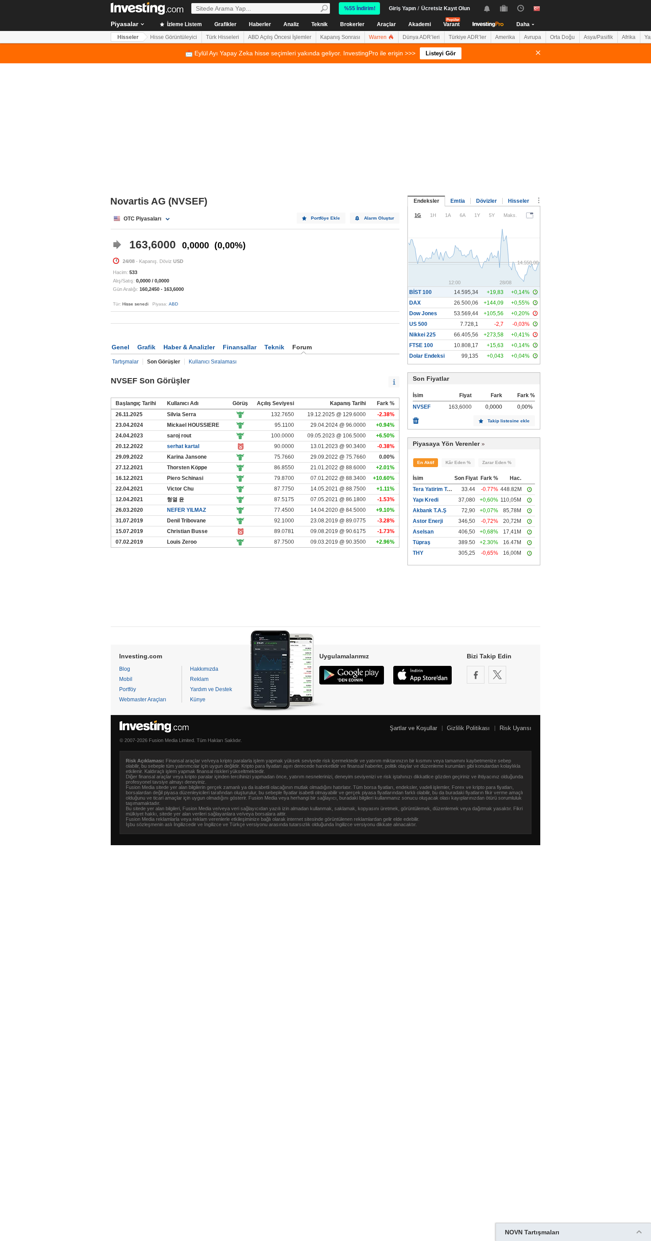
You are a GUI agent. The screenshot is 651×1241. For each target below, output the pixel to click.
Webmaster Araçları (142, 699)
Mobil (125, 679)
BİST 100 (420, 292)
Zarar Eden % (497, 462)
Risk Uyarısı (515, 728)
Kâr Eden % (458, 462)
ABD (173, 304)
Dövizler (486, 201)
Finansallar (239, 347)
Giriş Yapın (402, 8)
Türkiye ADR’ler (467, 37)
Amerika (505, 37)
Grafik (146, 347)
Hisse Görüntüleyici (173, 37)
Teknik (319, 24)
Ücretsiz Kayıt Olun (445, 8)
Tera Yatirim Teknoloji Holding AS (454, 489)
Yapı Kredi (425, 500)
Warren (378, 37)
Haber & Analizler (189, 347)
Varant (451, 24)
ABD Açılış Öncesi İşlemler (279, 37)
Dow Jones (423, 313)
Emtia (457, 201)
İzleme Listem (184, 24)
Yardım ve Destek (211, 689)
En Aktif (425, 462)
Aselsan (423, 532)
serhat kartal (183, 446)
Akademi (419, 24)
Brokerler (352, 24)
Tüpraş (421, 542)
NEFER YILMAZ (186, 510)
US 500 (418, 324)
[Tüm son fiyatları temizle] (416, 418)
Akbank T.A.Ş (429, 510)
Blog (124, 669)
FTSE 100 (421, 345)
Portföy (127, 689)
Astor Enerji (428, 521)
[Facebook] (475, 675)
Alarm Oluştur (379, 218)
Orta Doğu (562, 37)
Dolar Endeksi (427, 356)
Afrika (629, 37)
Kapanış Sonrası (340, 37)
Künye (197, 699)
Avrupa (532, 37)
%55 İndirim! (360, 8)
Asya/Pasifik (598, 37)
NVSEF (421, 407)
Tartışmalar (125, 362)
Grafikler (225, 24)
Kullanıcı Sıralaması (212, 362)
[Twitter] (497, 675)
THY (418, 553)
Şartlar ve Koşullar (413, 728)
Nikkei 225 (422, 335)
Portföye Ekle (325, 218)
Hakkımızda (204, 669)
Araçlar (386, 24)
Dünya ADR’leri (421, 37)
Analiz (291, 24)
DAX (415, 303)
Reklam (199, 679)
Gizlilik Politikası (468, 728)
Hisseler (128, 37)
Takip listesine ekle (509, 420)
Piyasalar (124, 23)
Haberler (260, 24)
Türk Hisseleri (222, 37)
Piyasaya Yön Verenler (446, 443)
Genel (120, 347)
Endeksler (426, 201)
